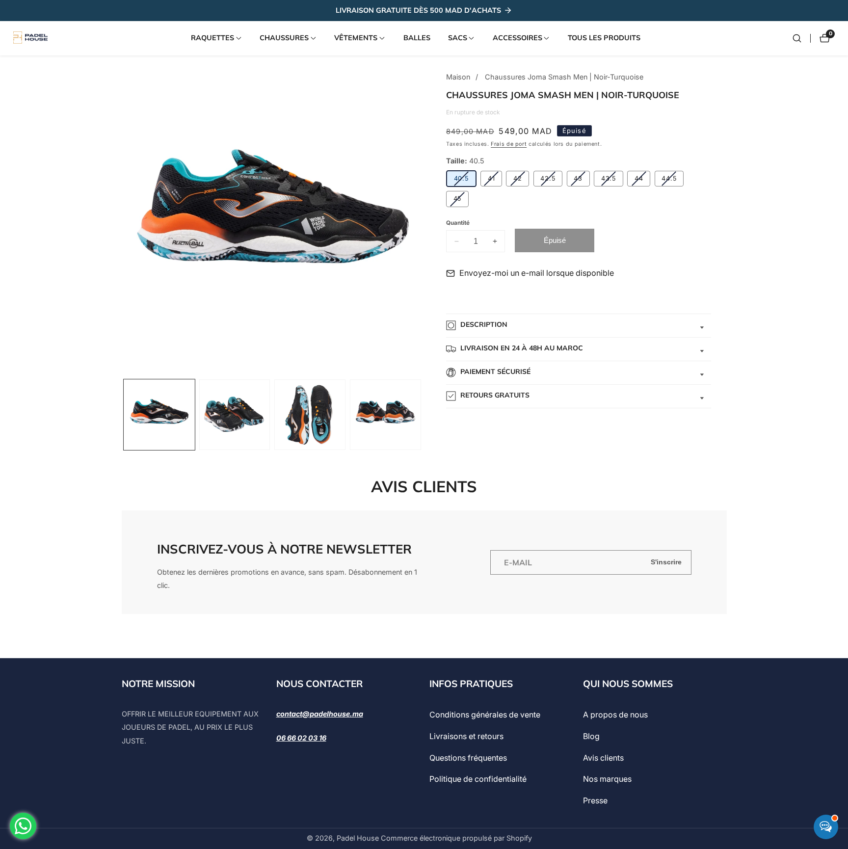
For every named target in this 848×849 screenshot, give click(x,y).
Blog (591, 736)
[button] (212, 38)
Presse (595, 800)
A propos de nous (615, 714)
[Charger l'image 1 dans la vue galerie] (159, 415)
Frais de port (509, 144)
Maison (458, 77)
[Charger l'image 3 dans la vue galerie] (309, 415)
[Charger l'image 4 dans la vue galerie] (385, 415)
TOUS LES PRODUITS (604, 37)
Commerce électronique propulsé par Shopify (456, 838)
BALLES (416, 37)
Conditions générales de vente (484, 714)
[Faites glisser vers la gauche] (124, 415)
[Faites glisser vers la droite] (422, 415)
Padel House (358, 838)
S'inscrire (666, 562)
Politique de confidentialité (478, 779)
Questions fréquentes (468, 758)
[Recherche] (797, 38)
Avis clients (603, 758)
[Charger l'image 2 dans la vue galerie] (234, 415)
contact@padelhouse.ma (319, 714)
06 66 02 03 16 (301, 738)
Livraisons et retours (466, 736)
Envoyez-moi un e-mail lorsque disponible (536, 273)
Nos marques (607, 779)
